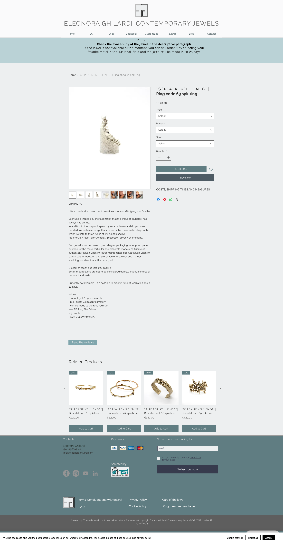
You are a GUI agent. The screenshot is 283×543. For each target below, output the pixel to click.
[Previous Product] (64, 388)
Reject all (253, 537)
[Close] (279, 537)
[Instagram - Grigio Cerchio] (76, 473)
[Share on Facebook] (158, 199)
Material (161, 123)
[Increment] (169, 157)
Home (72, 74)
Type (159, 109)
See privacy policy (141, 537)
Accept (268, 537)
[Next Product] (221, 388)
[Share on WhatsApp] (171, 199)
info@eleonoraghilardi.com (78, 452)
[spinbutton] (164, 157)
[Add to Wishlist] (211, 169)
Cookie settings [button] (235, 537)
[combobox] (185, 116)
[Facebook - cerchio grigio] (66, 473)
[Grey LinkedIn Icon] (95, 473)
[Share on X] (177, 199)
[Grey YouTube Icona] (85, 473)
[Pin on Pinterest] (165, 199)
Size (159, 137)
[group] (142, 401)
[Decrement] (159, 157)
